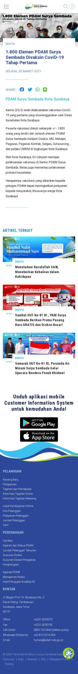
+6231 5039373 (43, 619)
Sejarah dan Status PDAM (18, 545)
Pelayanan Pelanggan (16, 515)
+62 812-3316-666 (44, 634)
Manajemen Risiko (14, 576)
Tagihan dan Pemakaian (17, 489)
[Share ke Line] (45, 89)
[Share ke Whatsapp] (37, 89)
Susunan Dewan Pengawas (19, 559)
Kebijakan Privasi (60, 659)
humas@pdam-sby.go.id (48, 640)
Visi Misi (8, 540)
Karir (21, 659)
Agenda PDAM (11, 572)
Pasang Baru (10, 479)
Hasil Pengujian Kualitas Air (19, 581)
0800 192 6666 (42, 629)
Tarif (5, 525)
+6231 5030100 (43, 624)
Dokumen (8, 659)
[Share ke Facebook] (22, 89)
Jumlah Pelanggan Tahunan (19, 550)
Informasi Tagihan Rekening (19, 498)
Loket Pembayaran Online (18, 506)
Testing (9, 664)
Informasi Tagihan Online (18, 493)
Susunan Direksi (12, 555)
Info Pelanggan (12, 510)
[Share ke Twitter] (30, 89)
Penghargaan (11, 564)
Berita (10, 44)
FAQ (43, 659)
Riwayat (32, 659)
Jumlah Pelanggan (14, 520)
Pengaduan (9, 484)
